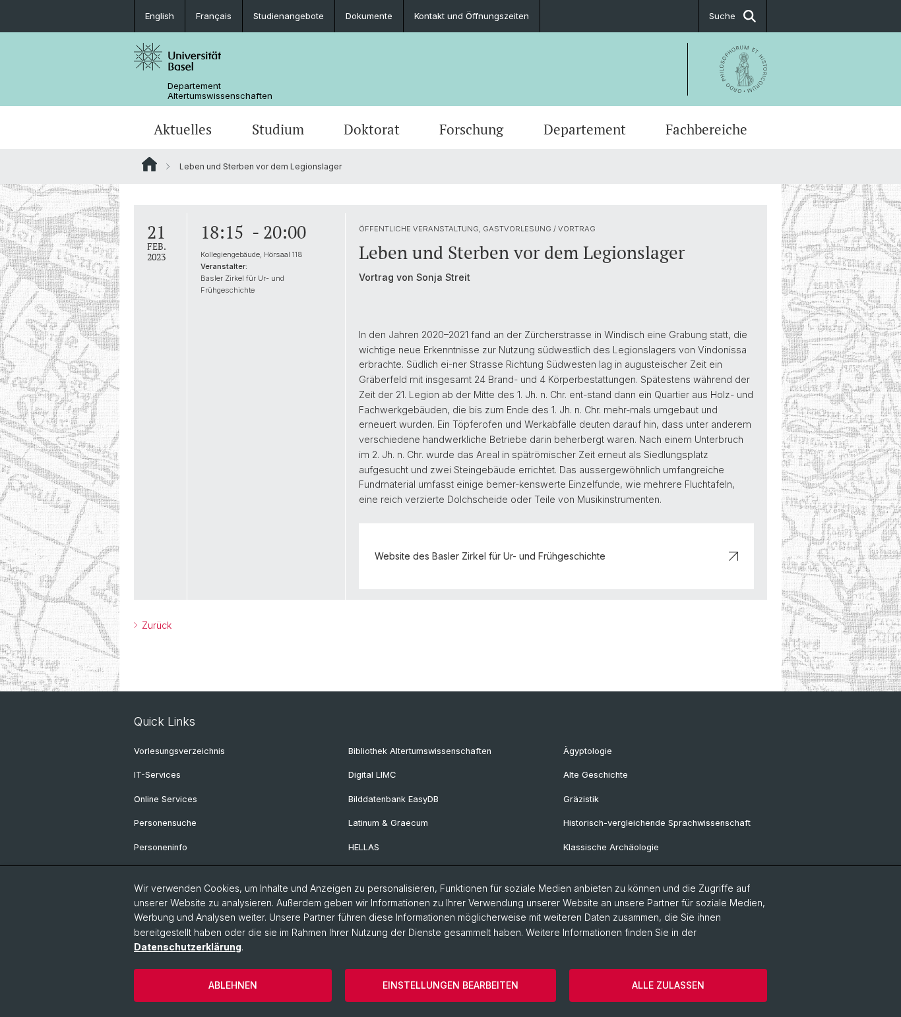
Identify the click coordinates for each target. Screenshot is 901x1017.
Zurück (155, 625)
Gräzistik (581, 799)
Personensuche (165, 823)
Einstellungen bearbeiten (450, 985)
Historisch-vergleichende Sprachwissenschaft (657, 823)
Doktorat (372, 129)
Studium (278, 129)
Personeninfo (160, 847)
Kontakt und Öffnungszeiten (471, 16)
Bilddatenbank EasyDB (393, 799)
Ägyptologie (587, 751)
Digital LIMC (372, 775)
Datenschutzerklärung (187, 946)
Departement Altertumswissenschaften (220, 91)
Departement (585, 129)
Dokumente (369, 16)
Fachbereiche (706, 129)
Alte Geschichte (595, 775)
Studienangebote (288, 16)
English (159, 16)
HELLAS (363, 847)
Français (214, 16)
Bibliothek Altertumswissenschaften (419, 751)
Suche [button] (722, 16)
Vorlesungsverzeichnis (179, 751)
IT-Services (157, 775)
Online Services (165, 799)
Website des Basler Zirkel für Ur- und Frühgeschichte (490, 556)
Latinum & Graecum (388, 823)
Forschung (471, 129)
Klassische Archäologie (611, 847)
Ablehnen (232, 985)
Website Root (149, 164)
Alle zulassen (668, 985)
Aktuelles (183, 129)
